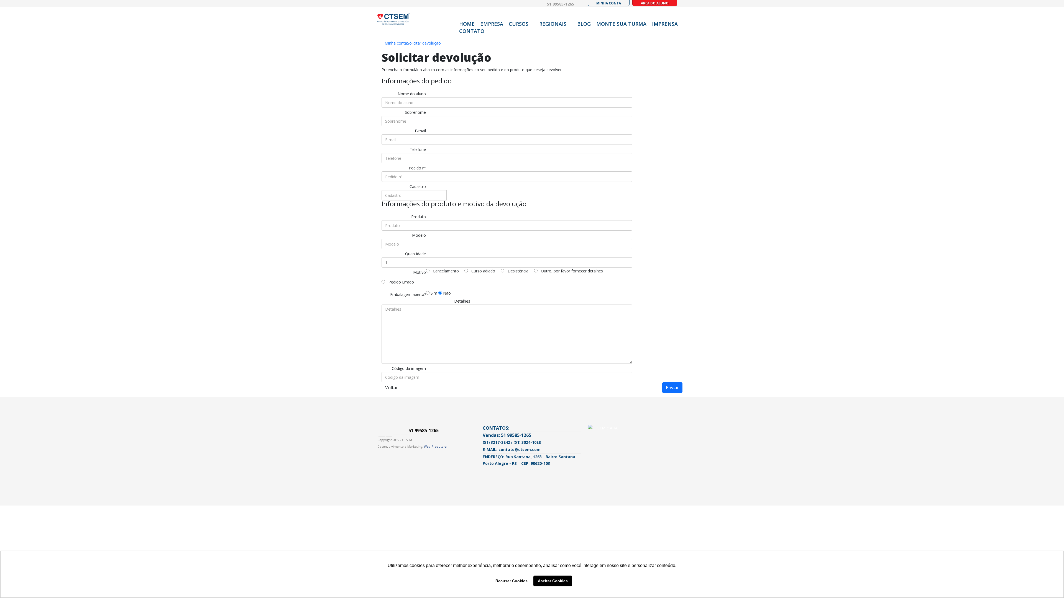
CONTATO (471, 31)
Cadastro (418, 186)
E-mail (420, 130)
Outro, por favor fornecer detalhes (571, 271)
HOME (467, 23)
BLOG (584, 23)
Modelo (419, 235)
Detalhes (462, 301)
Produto (418, 216)
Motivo (419, 272)
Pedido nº (417, 168)
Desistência (517, 271)
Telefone (418, 149)
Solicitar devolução (424, 43)
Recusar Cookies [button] (511, 581)
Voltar (391, 388)
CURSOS (518, 23)
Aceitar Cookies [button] (553, 581)
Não (446, 293)
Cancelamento (445, 271)
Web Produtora (435, 446)
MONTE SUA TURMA (621, 23)
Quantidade (415, 253)
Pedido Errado (400, 282)
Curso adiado (482, 271)
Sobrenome (415, 112)
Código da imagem (409, 368)
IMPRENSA (665, 23)
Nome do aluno (412, 93)
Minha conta (396, 43)
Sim (433, 293)
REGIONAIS (552, 23)
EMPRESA (491, 23)
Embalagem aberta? (408, 294)
